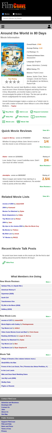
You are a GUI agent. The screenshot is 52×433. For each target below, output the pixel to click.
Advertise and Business (10, 402)
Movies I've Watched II (9, 340)
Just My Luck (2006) (8, 378)
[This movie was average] (11, 82)
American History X (8, 290)
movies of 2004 (7, 204)
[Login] (49, 27)
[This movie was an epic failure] (6, 82)
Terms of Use (6, 429)
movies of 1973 (6, 320)
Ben (16, 344)
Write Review (24, 117)
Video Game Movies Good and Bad (14, 332)
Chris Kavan (34, 332)
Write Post (10, 262)
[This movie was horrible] (8, 82)
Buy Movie (10, 112)
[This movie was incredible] (19, 82)
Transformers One (8, 301)
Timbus (15, 230)
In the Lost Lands (7, 370)
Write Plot (9, 117)
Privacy (4, 431)
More (48, 282)
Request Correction (41, 112)
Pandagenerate (27, 324)
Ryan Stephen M (21, 347)
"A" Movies (6, 237)
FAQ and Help (6, 424)
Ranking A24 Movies (8, 336)
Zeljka (20, 215)
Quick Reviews (40, 117)
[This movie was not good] (10, 82)
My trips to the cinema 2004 (12, 226)
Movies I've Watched (9, 211)
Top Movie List (7, 219)
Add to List (24, 112)
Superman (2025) (7, 293)
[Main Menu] (2, 27)
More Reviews (45, 147)
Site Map (4, 414)
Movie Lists (10, 122)
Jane (10, 222)
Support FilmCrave (8, 422)
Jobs (3, 409)
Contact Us (5, 407)
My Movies (6, 230)
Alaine (4, 156)
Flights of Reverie (7, 386)
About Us (4, 412)
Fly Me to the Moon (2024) (10, 305)
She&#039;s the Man (8, 362)
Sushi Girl (5, 297)
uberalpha (6, 175)
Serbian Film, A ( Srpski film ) (12, 286)
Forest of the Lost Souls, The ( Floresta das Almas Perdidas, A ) (24, 366)
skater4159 (20, 204)
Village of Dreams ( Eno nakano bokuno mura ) (18, 359)
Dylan (22, 211)
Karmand (11, 207)
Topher (13, 106)
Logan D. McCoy (8, 138)
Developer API (6, 405)
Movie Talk (25, 122)
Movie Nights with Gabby (10, 324)
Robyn (18, 219)
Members (18, 14)
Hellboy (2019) (6, 309)
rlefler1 (17, 328)
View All (46, 130)
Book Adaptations (9, 215)
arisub (16, 234)
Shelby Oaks (6, 382)
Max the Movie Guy (32, 226)
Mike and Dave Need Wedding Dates (14, 374)
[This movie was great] (17, 82)
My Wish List (7, 234)
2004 (4, 207)
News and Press (7, 426)
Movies (7, 14)
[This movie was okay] (13, 82)
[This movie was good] (15, 82)
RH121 (15, 237)
